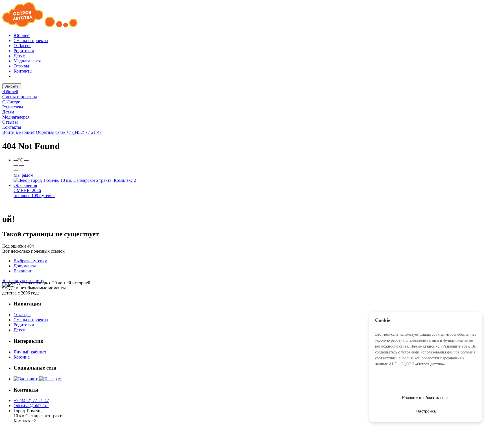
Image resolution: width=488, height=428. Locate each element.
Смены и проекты (19, 96)
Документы (25, 265)
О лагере (22, 314)
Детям (8, 112)
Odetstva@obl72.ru (31, 405)
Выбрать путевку (30, 260)
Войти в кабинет (18, 132)
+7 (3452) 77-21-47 (84, 132)
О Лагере (11, 101)
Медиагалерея (15, 117)
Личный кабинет (30, 352)
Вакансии (23, 270)
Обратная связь (51, 132)
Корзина (22, 357)
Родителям (12, 106)
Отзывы (10, 122)
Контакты (11, 127)
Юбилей (10, 91)
